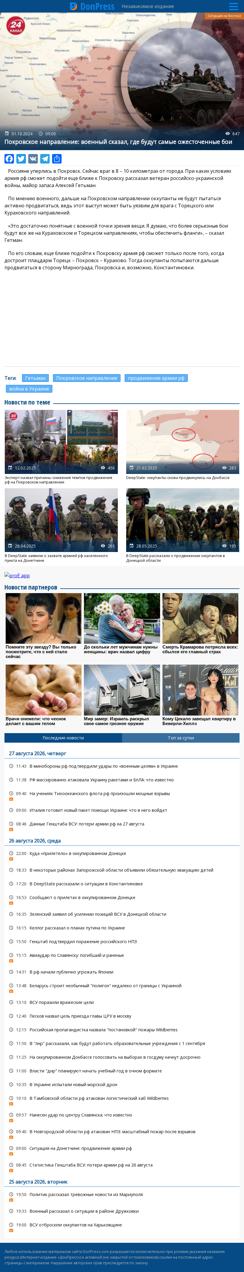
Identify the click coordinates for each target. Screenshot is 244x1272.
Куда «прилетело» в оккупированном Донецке (122, 854)
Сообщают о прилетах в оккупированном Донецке (122, 898)
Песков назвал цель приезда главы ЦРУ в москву (122, 1016)
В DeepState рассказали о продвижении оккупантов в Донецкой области (183, 525)
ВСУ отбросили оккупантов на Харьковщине (122, 1226)
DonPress (97, 6)
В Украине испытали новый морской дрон (122, 1084)
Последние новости (63, 738)
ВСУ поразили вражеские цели (122, 1002)
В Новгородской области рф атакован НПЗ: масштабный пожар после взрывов (122, 1133)
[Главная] (74, 6)
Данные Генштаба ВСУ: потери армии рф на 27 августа (122, 825)
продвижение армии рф (156, 378)
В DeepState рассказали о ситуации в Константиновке (122, 884)
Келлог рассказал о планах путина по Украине (122, 928)
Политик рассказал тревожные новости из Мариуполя (122, 1195)
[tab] (63, 738)
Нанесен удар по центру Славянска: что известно (122, 1116)
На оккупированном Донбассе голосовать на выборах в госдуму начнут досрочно (122, 1057)
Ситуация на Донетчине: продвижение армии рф (122, 1149)
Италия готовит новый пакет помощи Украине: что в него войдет (122, 810)
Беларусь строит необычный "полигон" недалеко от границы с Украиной (122, 987)
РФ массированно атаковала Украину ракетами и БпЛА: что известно (122, 780)
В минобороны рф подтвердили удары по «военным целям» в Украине (122, 766)
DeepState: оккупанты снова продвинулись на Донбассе (183, 447)
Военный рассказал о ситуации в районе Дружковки (122, 1211)
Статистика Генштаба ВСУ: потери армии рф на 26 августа (122, 1166)
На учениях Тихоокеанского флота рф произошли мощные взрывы (122, 795)
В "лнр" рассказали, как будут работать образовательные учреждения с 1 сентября (122, 1043)
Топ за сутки (181, 738)
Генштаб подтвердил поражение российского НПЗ (122, 941)
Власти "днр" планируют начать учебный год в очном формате (122, 1071)
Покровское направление (86, 378)
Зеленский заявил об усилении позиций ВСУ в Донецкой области (122, 914)
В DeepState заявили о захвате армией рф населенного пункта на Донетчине (61, 525)
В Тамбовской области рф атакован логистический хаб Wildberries (122, 1099)
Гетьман (35, 378)
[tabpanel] (122, 990)
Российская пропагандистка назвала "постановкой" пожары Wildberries (122, 1030)
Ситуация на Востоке (224, 16)
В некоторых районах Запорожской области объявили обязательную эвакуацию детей (122, 870)
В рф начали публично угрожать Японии (122, 972)
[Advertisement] (122, 318)
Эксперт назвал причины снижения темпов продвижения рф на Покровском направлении (61, 447)
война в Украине (29, 388)
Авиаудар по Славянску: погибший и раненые (122, 956)
